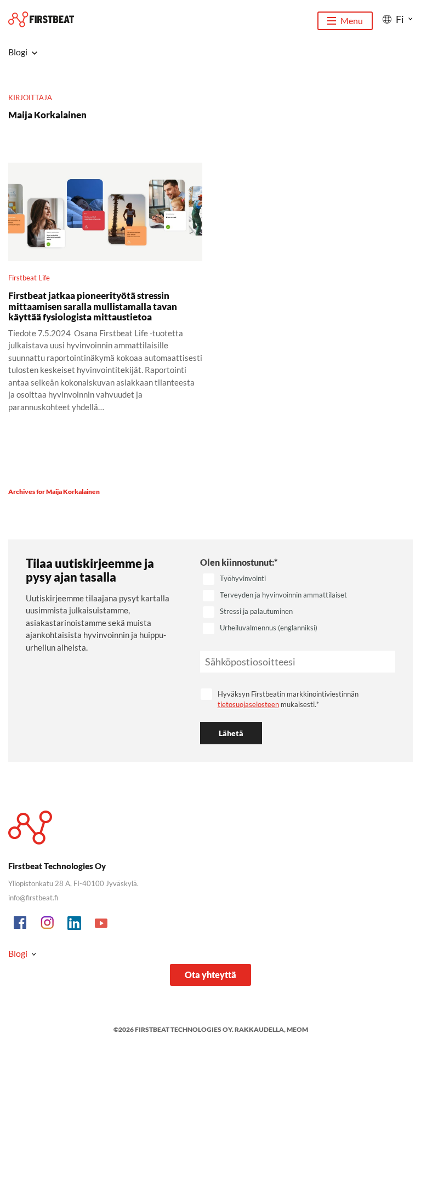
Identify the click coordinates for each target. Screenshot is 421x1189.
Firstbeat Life (29, 277)
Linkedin (74, 923)
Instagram (48, 923)
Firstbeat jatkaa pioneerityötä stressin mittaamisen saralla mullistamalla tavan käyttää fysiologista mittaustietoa (92, 306)
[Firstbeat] (41, 19)
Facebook (21, 923)
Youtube (101, 923)
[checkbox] (297, 604)
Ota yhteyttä (210, 974)
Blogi (17, 953)
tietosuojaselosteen (248, 704)
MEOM (297, 1029)
